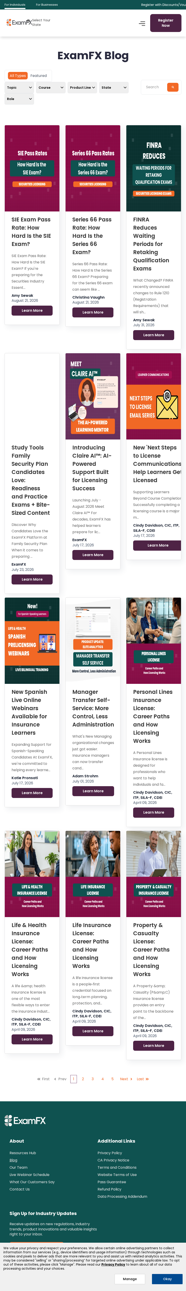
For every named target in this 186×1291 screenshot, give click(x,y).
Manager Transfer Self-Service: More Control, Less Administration (93, 708)
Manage (130, 1279)
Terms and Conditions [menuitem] (117, 1167)
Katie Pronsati (25, 778)
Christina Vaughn (88, 297)
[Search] (173, 87)
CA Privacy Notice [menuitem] (113, 1160)
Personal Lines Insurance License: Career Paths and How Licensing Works (153, 716)
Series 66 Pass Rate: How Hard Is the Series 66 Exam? (92, 236)
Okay (167, 1279)
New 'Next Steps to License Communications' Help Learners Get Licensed (158, 464)
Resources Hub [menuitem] (23, 1153)
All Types (18, 75)
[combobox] (155, 87)
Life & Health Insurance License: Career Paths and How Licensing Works (30, 949)
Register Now (166, 23)
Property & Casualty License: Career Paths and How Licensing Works (151, 949)
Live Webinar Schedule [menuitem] (29, 1174)
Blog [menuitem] (13, 1160)
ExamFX (19, 564)
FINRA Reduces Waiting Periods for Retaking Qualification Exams (151, 244)
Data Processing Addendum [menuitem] (122, 1196)
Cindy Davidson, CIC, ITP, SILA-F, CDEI (156, 528)
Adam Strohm (85, 776)
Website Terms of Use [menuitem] (117, 1174)
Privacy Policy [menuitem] (110, 1153)
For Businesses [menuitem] (47, 4)
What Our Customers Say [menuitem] (32, 1182)
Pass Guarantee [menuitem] (112, 1182)
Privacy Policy (113, 1264)
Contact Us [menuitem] (20, 1189)
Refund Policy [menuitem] (109, 1189)
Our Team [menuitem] (18, 1167)
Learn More (32, 310)
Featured (38, 75)
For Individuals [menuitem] (15, 4)
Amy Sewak (22, 295)
